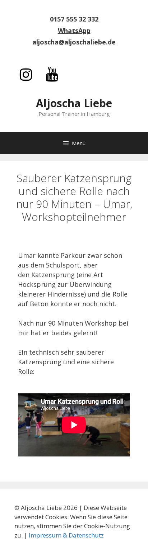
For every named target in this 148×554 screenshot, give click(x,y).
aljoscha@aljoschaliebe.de (74, 42)
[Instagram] (25, 75)
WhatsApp (74, 30)
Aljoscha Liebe (74, 103)
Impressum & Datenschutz (66, 535)
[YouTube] (51, 75)
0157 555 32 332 (74, 19)
